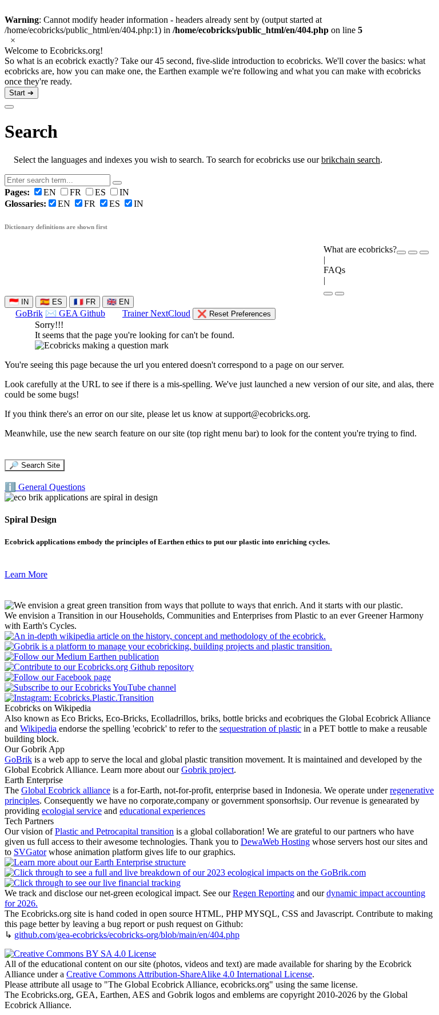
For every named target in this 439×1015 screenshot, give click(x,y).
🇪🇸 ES (51, 302)
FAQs (334, 270)
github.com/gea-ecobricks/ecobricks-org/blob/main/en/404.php (127, 935)
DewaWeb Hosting (275, 841)
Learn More (26, 574)
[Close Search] (9, 107)
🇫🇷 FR (84, 302)
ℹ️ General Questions (45, 487)
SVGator (30, 852)
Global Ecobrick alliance (65, 790)
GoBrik (29, 313)
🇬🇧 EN (118, 302)
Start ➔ (21, 93)
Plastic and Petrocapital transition (114, 831)
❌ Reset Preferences (234, 314)
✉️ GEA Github (75, 313)
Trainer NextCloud (156, 313)
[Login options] (424, 252)
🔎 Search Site (34, 465)
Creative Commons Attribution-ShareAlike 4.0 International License (189, 974)
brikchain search (350, 160)
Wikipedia (38, 728)
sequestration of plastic (260, 728)
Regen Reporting (263, 893)
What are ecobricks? (360, 249)
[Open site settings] (401, 252)
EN (31, 192)
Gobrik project (207, 770)
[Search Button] (117, 182)
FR (76, 192)
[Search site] (328, 293)
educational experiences (162, 811)
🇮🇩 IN (19, 302)
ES (101, 192)
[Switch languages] (412, 252)
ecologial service (72, 811)
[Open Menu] (339, 293)
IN (124, 192)
